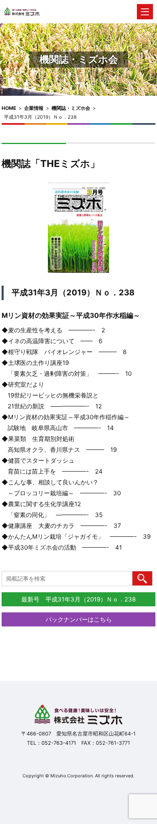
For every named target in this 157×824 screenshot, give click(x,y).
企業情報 (33, 108)
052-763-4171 (58, 743)
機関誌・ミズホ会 (71, 108)
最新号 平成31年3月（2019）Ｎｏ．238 (78, 599)
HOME (9, 108)
